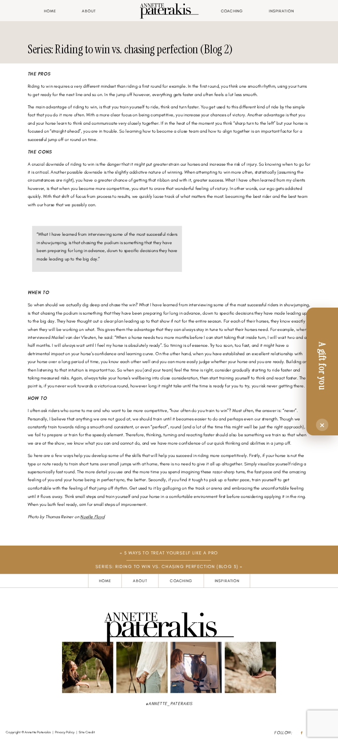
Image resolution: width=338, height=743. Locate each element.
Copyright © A (16, 733)
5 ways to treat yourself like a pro (171, 553)
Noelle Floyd (92, 517)
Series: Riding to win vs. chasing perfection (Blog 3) (167, 566)
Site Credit (87, 733)
